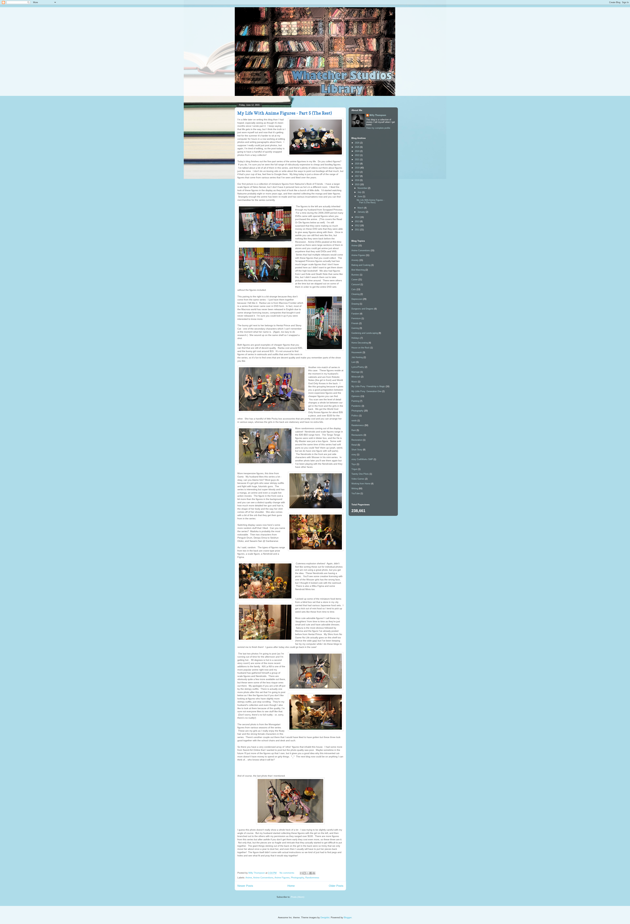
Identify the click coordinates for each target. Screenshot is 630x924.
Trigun (354, 469)
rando (354, 420)
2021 (357, 159)
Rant (353, 430)
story (353, 454)
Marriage (355, 372)
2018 (357, 172)
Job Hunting (357, 357)
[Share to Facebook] (310, 873)
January (361, 212)
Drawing (355, 304)
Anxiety (355, 260)
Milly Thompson (377, 115)
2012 (357, 225)
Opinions (355, 396)
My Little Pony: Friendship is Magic (368, 386)
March (360, 208)
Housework (356, 352)
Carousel (355, 284)
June (360, 196)
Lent (353, 362)
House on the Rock (360, 347)
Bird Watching (358, 270)
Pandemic (356, 406)
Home (291, 885)
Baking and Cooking (360, 265)
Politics (354, 415)
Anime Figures (282, 877)
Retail (354, 445)
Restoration (356, 440)
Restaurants (357, 435)
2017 (357, 176)
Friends (354, 323)
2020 (357, 163)
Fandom (355, 313)
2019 (357, 167)
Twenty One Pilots (360, 474)
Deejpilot (324, 917)
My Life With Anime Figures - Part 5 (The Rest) (284, 113)
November (362, 188)
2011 (357, 229)
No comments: (287, 872)
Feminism (356, 318)
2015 (357, 184)
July (359, 192)
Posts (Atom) (297, 897)
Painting (355, 401)
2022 (357, 155)
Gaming (355, 328)
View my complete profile (378, 128)
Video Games (357, 479)
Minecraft (355, 376)
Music (354, 381)
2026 (357, 143)
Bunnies (355, 275)
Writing (354, 488)
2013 (357, 221)
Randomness (312, 877)
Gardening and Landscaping (364, 333)
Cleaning (355, 294)
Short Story (356, 449)
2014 (357, 217)
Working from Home (360, 483)
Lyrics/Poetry (357, 367)
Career (354, 279)
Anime (248, 877)
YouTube (355, 493)
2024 (357, 151)
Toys (353, 464)
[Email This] (301, 873)
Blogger (348, 917)
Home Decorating (359, 342)
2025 (357, 147)
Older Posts (336, 885)
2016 (357, 180)
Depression (356, 299)
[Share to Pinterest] (313, 873)
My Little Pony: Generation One (366, 391)
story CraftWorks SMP (362, 459)
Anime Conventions (263, 877)
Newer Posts (245, 885)
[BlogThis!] (304, 873)
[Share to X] (307, 873)
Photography (297, 877)
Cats (353, 289)
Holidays (355, 338)
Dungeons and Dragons (362, 309)
